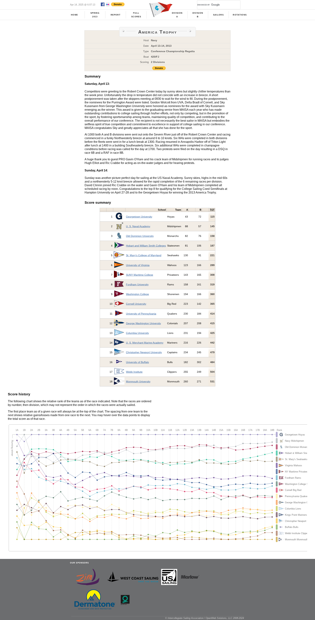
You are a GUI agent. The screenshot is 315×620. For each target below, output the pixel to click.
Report (115, 15)
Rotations (240, 15)
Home (74, 15)
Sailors (218, 15)
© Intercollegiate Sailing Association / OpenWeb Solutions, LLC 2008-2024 (204, 618)
